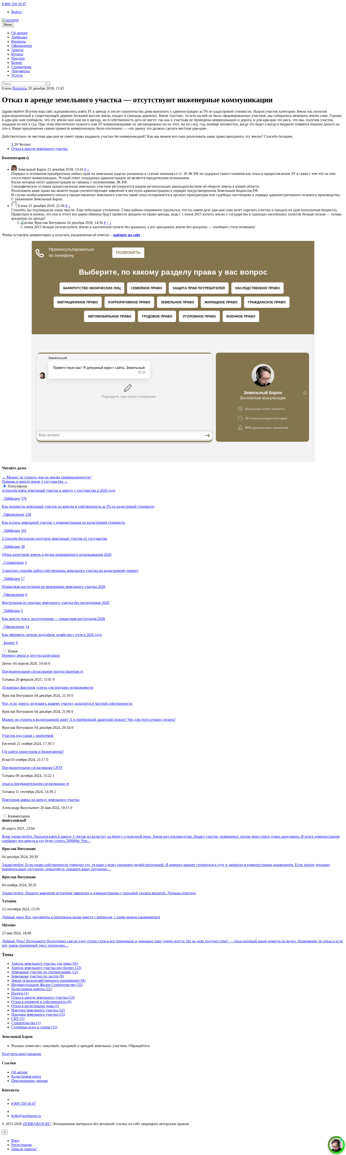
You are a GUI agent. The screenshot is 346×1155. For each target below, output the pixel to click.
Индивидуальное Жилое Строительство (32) (47, 985)
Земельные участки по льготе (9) (37, 976)
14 (27, 627)
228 (28, 514)
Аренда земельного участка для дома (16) (44, 963)
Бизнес (16, 63)
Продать (18, 58)
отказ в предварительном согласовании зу (35, 784)
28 (23, 546)
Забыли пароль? (24, 1149)
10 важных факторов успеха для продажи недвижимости (47, 687)
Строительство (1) (25, 1023)
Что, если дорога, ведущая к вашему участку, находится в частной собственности (67, 703)
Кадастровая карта (26, 1076)
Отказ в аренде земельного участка (39, 149)
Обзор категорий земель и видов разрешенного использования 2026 (56, 555)
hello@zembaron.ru (26, 1116)
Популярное (17, 486)
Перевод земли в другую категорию (31, 655)
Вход (15, 1140)
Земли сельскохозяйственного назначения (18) (48, 980)
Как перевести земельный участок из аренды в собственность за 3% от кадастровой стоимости (78, 506)
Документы (20, 71)
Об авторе (19, 33)
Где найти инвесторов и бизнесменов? (33, 752)
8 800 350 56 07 (14, 4)
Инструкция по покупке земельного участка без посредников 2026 (55, 603)
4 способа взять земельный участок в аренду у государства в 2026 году (59, 490)
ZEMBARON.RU (37, 1124)
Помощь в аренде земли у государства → (35, 481)
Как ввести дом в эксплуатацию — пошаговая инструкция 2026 (53, 619)
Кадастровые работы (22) (31, 989)
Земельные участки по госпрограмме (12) (44, 972)
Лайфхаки (19, 37)
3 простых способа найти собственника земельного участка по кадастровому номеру (70, 571)
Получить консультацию (21, 1054)
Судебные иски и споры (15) (34, 1027)
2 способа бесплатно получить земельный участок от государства (54, 538)
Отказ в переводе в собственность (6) (41, 1002)
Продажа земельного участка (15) (38, 1014)
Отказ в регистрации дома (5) (35, 1006)
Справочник (21, 67)
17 (23, 579)
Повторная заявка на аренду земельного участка (40, 800)
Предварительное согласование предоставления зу (42, 671)
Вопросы (18, 41)
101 (24, 530)
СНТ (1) (17, 1019)
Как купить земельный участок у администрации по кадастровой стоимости (63, 522)
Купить (17, 54)
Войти (16, 12)
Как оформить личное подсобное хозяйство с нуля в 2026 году (52, 635)
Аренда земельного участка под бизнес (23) (46, 968)
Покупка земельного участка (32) (38, 1010)
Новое (13, 651)
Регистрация (21, 1145)
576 (24, 498)
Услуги (17, 75)
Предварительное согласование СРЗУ (32, 768)
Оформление (21, 46)
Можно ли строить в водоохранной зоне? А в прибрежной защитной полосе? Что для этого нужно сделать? (89, 720)
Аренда (17, 50)
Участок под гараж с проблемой (27, 736)
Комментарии (19, 816)
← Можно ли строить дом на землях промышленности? (47, 477)
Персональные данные (29, 1081)
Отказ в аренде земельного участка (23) (43, 997)
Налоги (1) (19, 993)
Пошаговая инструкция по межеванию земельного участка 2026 (53, 587)
